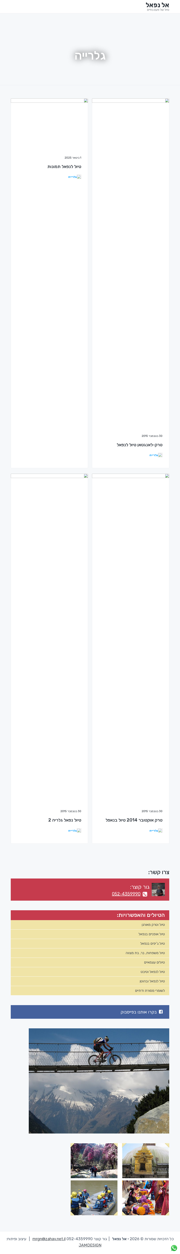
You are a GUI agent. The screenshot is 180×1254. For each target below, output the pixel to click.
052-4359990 (126, 893)
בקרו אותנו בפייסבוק (139, 1012)
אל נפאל (157, 5)
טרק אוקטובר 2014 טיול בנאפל (134, 820)
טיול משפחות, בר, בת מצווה (145, 953)
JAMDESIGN (90, 1245)
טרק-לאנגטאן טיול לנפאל (139, 444)
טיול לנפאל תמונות (64, 166)
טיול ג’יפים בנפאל (152, 943)
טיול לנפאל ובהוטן (152, 981)
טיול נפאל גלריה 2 (64, 820)
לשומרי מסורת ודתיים (150, 990)
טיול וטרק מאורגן (153, 925)
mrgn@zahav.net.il (49, 1238)
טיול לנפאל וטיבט (153, 972)
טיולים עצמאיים (154, 962)
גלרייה (72, 177)
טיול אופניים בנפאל (152, 934)
